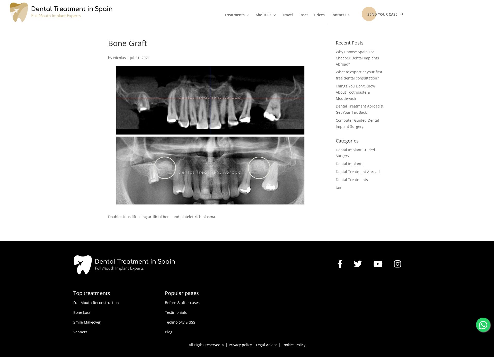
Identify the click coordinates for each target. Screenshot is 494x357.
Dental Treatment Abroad (358, 171)
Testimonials (176, 312)
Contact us (339, 15)
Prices (319, 15)
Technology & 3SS (180, 322)
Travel (287, 15)
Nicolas (119, 57)
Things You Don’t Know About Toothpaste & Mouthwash (355, 92)
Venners (80, 331)
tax (338, 187)
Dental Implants (349, 163)
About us (263, 15)
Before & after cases (182, 302)
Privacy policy (240, 344)
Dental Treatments (352, 179)
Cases (303, 15)
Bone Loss (82, 312)
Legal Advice (266, 344)
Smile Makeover (87, 322)
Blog (168, 331)
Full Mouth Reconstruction (96, 302)
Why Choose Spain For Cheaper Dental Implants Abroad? (357, 58)
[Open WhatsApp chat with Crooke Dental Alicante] (483, 324)
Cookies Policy (293, 344)
